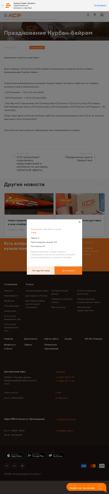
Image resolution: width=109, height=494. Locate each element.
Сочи (33, 232)
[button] (86, 488)
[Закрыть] (2, 5)
